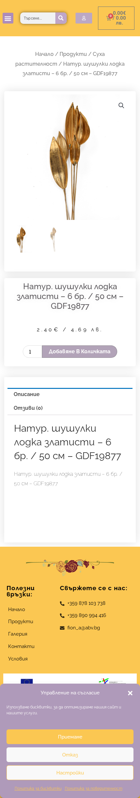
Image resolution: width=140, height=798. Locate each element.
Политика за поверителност (93, 788)
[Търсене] (61, 18)
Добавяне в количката (79, 351)
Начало (44, 54)
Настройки (70, 773)
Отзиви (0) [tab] (28, 408)
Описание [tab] (27, 394)
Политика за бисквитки (38, 788)
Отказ (70, 755)
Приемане (70, 737)
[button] (130, 693)
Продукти (73, 54)
